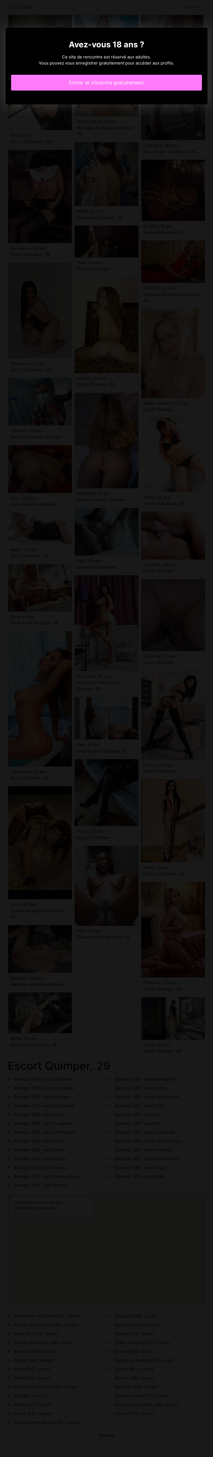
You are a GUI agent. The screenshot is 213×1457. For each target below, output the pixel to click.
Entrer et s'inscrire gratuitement (106, 83)
